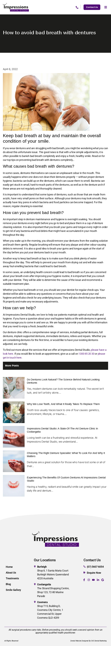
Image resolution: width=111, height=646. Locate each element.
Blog (8, 584)
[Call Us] (78, 7)
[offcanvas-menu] (105, 7)
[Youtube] (93, 580)
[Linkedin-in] (98, 580)
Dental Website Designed (79, 641)
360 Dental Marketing (99, 641)
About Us (11, 572)
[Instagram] (88, 580)
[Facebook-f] (84, 580)
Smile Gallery (13, 589)
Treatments (12, 578)
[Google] (102, 580)
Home (9, 566)
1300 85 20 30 (86, 353)
